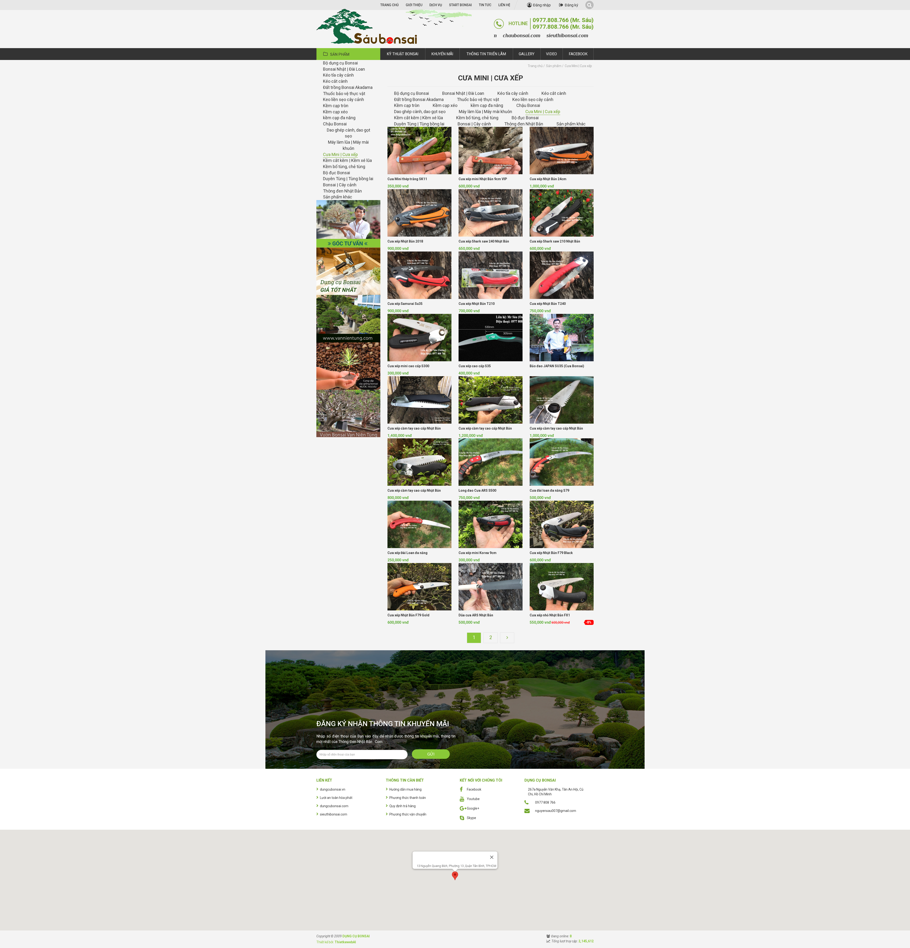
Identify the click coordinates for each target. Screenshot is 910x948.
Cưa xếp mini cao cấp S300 (408, 366)
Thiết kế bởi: (336, 942)
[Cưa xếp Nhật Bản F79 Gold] (419, 586)
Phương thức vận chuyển (407, 814)
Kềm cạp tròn (335, 105)
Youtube (473, 799)
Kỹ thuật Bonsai (403, 54)
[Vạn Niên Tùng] (348, 318)
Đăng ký (571, 5)
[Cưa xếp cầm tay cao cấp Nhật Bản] (419, 400)
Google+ (473, 808)
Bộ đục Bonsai (336, 172)
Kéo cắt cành (335, 81)
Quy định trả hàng (402, 806)
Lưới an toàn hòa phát (336, 798)
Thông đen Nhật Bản (342, 190)
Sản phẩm (339, 54)
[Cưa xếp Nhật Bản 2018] (419, 213)
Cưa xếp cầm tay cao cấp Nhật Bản (414, 428)
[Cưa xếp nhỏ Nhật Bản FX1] (562, 586)
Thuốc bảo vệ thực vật (344, 93)
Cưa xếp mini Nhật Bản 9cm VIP (483, 179)
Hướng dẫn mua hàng (405, 789)
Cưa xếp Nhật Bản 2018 (405, 241)
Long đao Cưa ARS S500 (477, 490)
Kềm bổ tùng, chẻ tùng (344, 166)
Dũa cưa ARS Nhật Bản (476, 615)
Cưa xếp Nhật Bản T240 (548, 304)
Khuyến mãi (442, 54)
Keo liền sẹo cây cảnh (343, 99)
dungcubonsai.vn (332, 789)
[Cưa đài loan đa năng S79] (562, 462)
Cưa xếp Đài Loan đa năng (407, 553)
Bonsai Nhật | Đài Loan (344, 69)
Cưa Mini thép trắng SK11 (407, 179)
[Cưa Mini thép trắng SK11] (419, 150)
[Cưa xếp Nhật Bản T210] (491, 275)
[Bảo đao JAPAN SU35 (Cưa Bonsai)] (562, 337)
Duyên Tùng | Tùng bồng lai (348, 178)
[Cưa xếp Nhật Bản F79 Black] (562, 524)
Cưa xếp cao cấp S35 (475, 366)
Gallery (526, 54)
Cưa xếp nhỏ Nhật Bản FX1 (550, 615)
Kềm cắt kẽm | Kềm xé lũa (347, 160)
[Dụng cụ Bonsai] (394, 24)
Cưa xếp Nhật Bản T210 (477, 304)
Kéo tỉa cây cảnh (338, 75)
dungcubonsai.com (578, 35)
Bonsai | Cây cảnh (339, 184)
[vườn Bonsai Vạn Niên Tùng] (348, 413)
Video (551, 54)
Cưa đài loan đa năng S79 (549, 490)
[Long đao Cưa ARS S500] (491, 462)
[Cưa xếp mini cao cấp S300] (419, 337)
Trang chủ (535, 66)
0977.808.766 (563, 20)
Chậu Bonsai (335, 123)
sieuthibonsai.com (530, 35)
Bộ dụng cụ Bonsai (340, 62)
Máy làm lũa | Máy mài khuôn (348, 145)
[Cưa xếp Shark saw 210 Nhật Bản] (562, 213)
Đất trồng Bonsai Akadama (348, 87)
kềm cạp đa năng (339, 117)
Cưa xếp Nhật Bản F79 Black (551, 553)
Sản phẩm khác (337, 196)
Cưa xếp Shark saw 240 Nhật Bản (484, 241)
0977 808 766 (545, 802)
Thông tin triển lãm (486, 54)
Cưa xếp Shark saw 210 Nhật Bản (555, 241)
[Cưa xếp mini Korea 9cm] (491, 524)
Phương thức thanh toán (407, 798)
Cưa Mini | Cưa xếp (340, 154)
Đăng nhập (542, 5)
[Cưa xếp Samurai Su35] (419, 275)
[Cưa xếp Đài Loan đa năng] (419, 524)
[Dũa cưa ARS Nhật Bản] (491, 586)
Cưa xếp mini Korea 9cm (477, 553)
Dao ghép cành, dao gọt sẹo (348, 133)
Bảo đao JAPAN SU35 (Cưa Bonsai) (557, 366)
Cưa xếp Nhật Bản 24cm (548, 179)
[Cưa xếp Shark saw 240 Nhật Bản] (491, 213)
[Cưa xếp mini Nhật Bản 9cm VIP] (491, 150)
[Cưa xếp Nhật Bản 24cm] (562, 150)
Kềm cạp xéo (335, 111)
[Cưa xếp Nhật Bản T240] (562, 275)
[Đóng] (491, 857)
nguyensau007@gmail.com (555, 811)
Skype (471, 818)
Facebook (578, 54)
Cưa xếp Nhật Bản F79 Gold (408, 615)
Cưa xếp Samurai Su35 (405, 304)
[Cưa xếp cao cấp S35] (491, 337)
